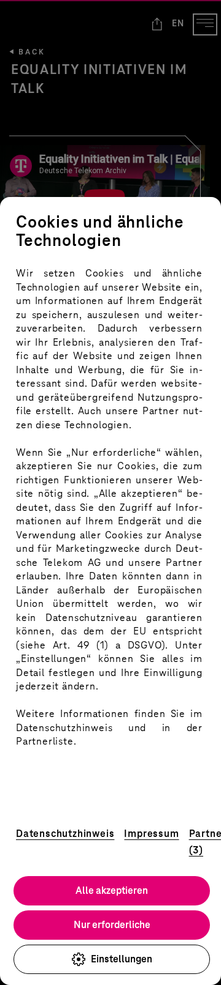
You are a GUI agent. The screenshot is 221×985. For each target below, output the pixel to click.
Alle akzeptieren (112, 890)
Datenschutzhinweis (65, 833)
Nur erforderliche (112, 924)
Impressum (151, 833)
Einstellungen (121, 959)
